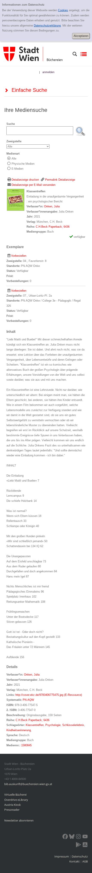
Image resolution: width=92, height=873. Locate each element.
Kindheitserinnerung (18, 730)
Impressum (62, 856)
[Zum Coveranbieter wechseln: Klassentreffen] (15, 199)
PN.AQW (28, 699)
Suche (10, 123)
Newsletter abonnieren (19, 820)
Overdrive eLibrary (16, 800)
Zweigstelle (13, 141)
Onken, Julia (52, 206)
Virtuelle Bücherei (15, 794)
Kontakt (74, 861)
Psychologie (53, 725)
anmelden (48, 72)
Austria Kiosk (12, 805)
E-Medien (17, 168)
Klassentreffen (35, 725)
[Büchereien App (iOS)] (85, 845)
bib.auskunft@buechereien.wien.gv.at (28, 784)
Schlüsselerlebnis (73, 725)
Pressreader (11, 810)
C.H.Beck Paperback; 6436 (53, 226)
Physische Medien (23, 163)
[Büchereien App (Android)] (78, 845)
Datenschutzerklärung (47, 25)
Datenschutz (80, 856)
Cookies (63, 10)
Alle (14, 158)
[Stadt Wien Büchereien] (33, 53)
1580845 (26, 745)
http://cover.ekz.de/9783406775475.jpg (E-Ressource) (48, 694)
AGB (85, 861)
